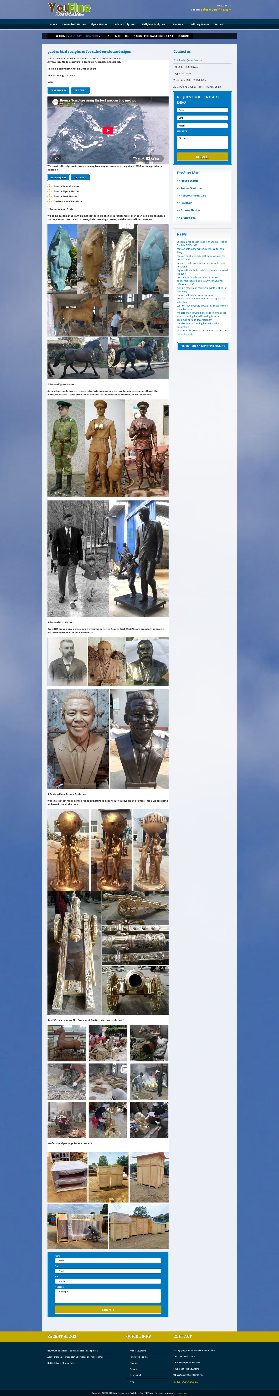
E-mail (58, 1266)
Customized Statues (74, 24)
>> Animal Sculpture (190, 188)
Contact (218, 24)
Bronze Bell (135, 1375)
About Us (134, 1369)
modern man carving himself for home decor (201, 312)
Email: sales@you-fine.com (188, 60)
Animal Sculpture (124, 24)
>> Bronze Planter (188, 210)
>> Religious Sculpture (191, 195)
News (182, 234)
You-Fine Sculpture (190, 1368)
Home (53, 24)
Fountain (178, 24)
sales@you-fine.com (216, 9)
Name (57, 1256)
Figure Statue (99, 24)
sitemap (183, 1392)
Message (59, 1287)
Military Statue (200, 24)
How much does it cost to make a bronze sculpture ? (72, 1350)
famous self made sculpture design (196, 295)
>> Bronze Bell (186, 217)
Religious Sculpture (153, 24)
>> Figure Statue (187, 180)
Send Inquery (58, 90)
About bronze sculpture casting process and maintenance (75, 1356)
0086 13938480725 (186, 1356)
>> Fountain (184, 203)
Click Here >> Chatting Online (203, 346)
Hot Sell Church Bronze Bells (61, 1362)
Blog (132, 1381)
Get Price (80, 90)
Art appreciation (84, 36)
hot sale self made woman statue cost (198, 277)
